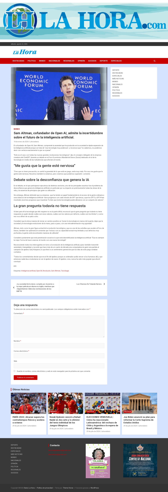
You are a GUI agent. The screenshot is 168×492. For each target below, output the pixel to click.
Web (15, 361)
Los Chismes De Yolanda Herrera (89, 284)
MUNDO (42, 61)
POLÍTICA (32, 61)
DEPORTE (104, 61)
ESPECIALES (116, 61)
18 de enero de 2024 (21, 142)
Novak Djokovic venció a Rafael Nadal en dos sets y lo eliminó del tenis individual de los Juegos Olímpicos (65, 421)
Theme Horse (68, 488)
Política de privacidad (45, 488)
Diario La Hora (29, 488)
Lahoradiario (34, 142)
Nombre (17, 341)
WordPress (95, 488)
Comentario (19, 313)
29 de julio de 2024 (19, 426)
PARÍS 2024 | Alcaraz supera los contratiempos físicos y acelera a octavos (28, 420)
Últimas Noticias (21, 389)
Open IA (39, 271)
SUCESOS (92, 61)
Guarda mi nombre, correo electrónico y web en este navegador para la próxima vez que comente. (54, 371)
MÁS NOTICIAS (118, 79)
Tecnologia (65, 271)
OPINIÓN (81, 61)
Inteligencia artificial (28, 271)
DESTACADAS (18, 61)
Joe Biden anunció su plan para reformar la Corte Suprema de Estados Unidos (139, 420)
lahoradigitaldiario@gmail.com (59, 450)
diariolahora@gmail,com (57, 454)
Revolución (47, 271)
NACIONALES (54, 61)
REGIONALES (68, 61)
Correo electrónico (21, 351)
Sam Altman (55, 271)
